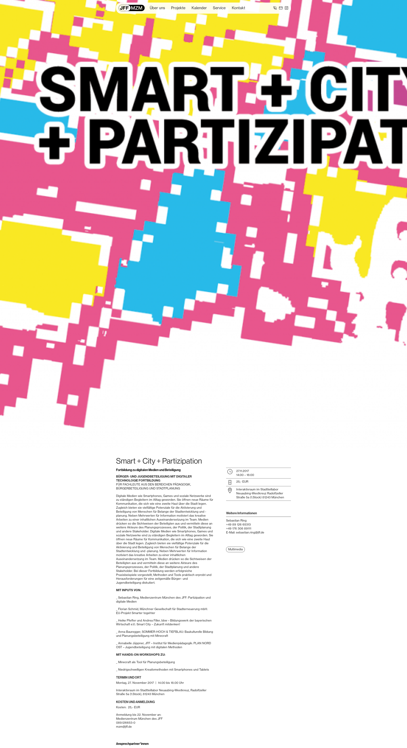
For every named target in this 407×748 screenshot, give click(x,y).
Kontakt (238, 8)
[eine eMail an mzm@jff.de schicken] (281, 8)
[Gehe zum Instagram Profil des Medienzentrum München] (286, 8)
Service (219, 8)
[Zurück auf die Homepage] (132, 8)
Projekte (178, 8)
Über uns (157, 8)
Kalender (199, 8)
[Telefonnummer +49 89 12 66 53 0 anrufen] (275, 8)
